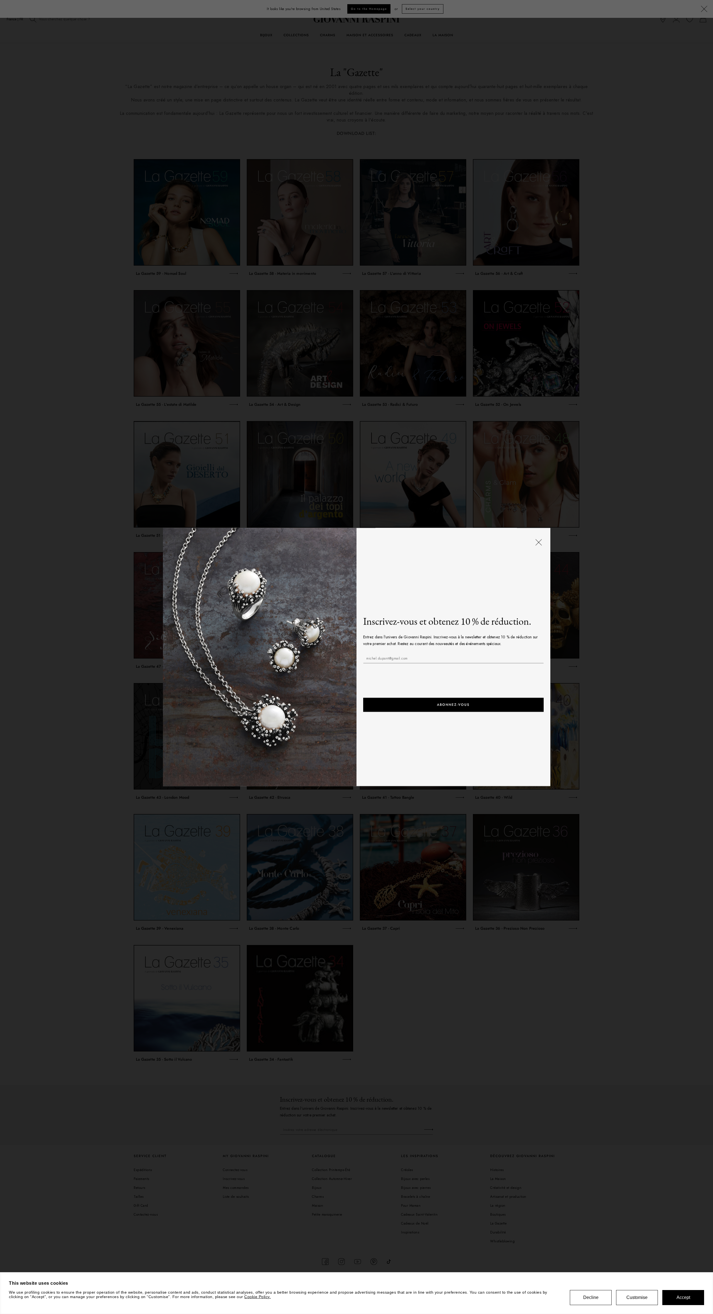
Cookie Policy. (257, 1296)
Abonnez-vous (453, 704)
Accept (683, 1297)
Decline (591, 1297)
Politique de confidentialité (416, 672)
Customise (637, 1297)
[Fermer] (538, 542)
